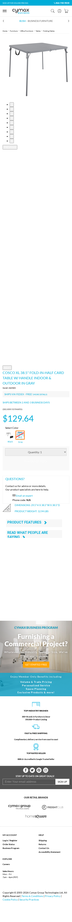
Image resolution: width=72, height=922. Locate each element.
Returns (42, 844)
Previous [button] (10, 147)
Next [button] (7, 367)
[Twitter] (32, 770)
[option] (36, 68)
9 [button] (11, 140)
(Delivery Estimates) (12, 409)
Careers (6, 864)
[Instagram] (45, 770)
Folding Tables (49, 31)
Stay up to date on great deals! (35, 776)
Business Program (11, 848)
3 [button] (11, 113)
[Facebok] (25, 770)
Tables (38, 31)
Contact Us (44, 848)
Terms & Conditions (32, 896)
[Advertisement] (36, 575)
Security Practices (29, 899)
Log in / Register (10, 840)
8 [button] (11, 136)
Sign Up (62, 781)
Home (5, 31)
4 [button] (11, 118)
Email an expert (24, 495)
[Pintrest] (39, 770)
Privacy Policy (52, 896)
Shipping (43, 840)
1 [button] (11, 104)
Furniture (14, 31)
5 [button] (11, 122)
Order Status (9, 844)
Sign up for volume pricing (15, 3)
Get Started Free (36, 664)
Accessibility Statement (49, 852)
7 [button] (11, 131)
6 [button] (11, 127)
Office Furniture (26, 31)
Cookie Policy (10, 899)
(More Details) (40, 394)
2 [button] (11, 109)
